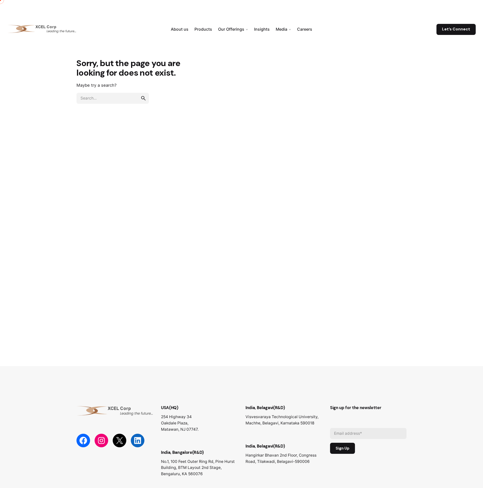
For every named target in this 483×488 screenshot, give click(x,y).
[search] (143, 98)
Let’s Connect (456, 29)
